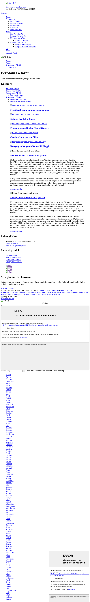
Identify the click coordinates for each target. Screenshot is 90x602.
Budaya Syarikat (16, 23)
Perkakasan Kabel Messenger (49, 294)
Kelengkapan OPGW (18, 42)
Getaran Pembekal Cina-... (23, 119)
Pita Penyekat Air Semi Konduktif (24, 294)
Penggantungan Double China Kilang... (29, 128)
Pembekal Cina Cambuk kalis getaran (28, 155)
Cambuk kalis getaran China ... (25, 137)
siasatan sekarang (7, 288)
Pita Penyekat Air (16, 34)
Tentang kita (10, 19)
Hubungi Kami (11, 53)
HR (7, 49)
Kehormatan (14, 28)
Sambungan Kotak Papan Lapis (39, 292)
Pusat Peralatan (16, 30)
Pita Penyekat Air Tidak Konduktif (14, 292)
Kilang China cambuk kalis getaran (27, 197)
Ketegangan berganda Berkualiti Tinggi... (30, 146)
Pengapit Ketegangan (23, 44)
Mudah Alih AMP (66, 290)
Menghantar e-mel (7, 299)
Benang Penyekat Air (18, 36)
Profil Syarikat (15, 21)
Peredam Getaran (21, 40)
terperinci (19, 189)
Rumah (8, 17)
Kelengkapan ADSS (17, 38)
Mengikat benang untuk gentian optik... (29, 110)
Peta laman (55, 290)
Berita (8, 51)
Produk (8, 32)
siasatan (13, 189)
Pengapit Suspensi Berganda (25, 47)
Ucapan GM (15, 25)
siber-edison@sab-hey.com (16, 7)
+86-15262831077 (12, 243)
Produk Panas (44, 290)
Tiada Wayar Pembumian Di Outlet (65, 292)
